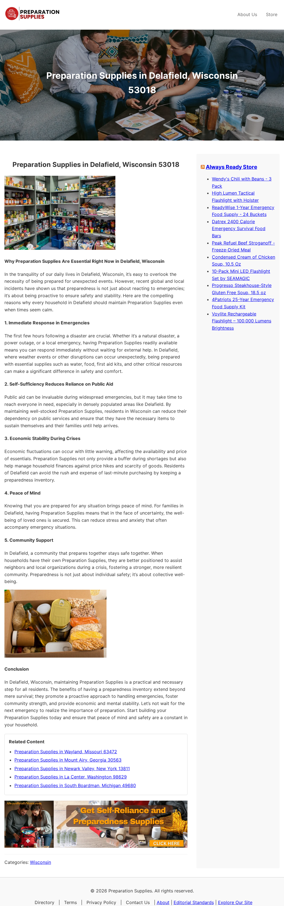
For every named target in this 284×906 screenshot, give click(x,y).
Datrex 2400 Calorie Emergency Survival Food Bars (238, 228)
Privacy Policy (101, 902)
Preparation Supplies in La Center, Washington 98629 (70, 777)
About (163, 902)
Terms (70, 902)
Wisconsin (40, 862)
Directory (44, 902)
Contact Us (138, 902)
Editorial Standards (194, 902)
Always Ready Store (231, 167)
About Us (247, 14)
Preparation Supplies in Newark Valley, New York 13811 (72, 768)
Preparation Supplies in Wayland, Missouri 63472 (65, 751)
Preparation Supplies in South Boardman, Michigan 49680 (75, 785)
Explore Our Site (235, 902)
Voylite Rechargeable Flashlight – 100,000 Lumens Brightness (241, 321)
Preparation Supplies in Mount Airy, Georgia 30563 (67, 760)
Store (271, 14)
